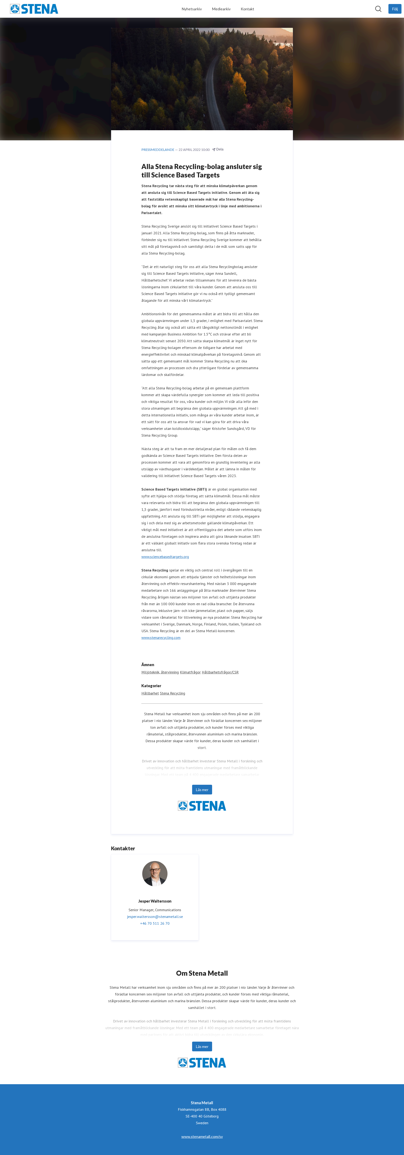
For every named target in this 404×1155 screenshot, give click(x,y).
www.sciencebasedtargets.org (165, 556)
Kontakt (247, 9)
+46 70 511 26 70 (155, 923)
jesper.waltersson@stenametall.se (155, 916)
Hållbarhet (150, 693)
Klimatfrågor (190, 672)
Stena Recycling (172, 693)
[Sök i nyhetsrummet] (378, 8)
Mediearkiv (221, 9)
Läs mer (202, 789)
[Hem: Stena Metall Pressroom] (34, 9)
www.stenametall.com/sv (202, 1136)
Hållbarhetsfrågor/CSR (220, 672)
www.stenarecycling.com (161, 637)
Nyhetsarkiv (192, 9)
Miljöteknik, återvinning (160, 672)
